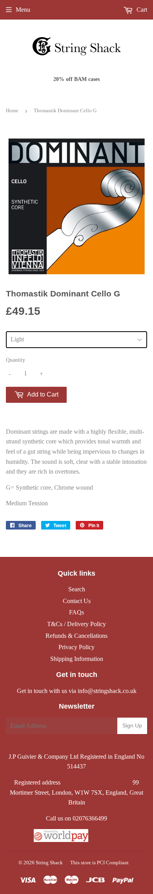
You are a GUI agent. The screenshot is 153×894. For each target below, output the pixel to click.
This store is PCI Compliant (99, 862)
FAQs (76, 612)
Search (76, 589)
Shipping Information (76, 658)
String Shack (49, 862)
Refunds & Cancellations (76, 635)
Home (12, 110)
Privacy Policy (76, 647)
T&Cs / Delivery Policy (76, 624)
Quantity (15, 360)
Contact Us (77, 601)
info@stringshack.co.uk (107, 691)
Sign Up (132, 725)
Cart (141, 9)
